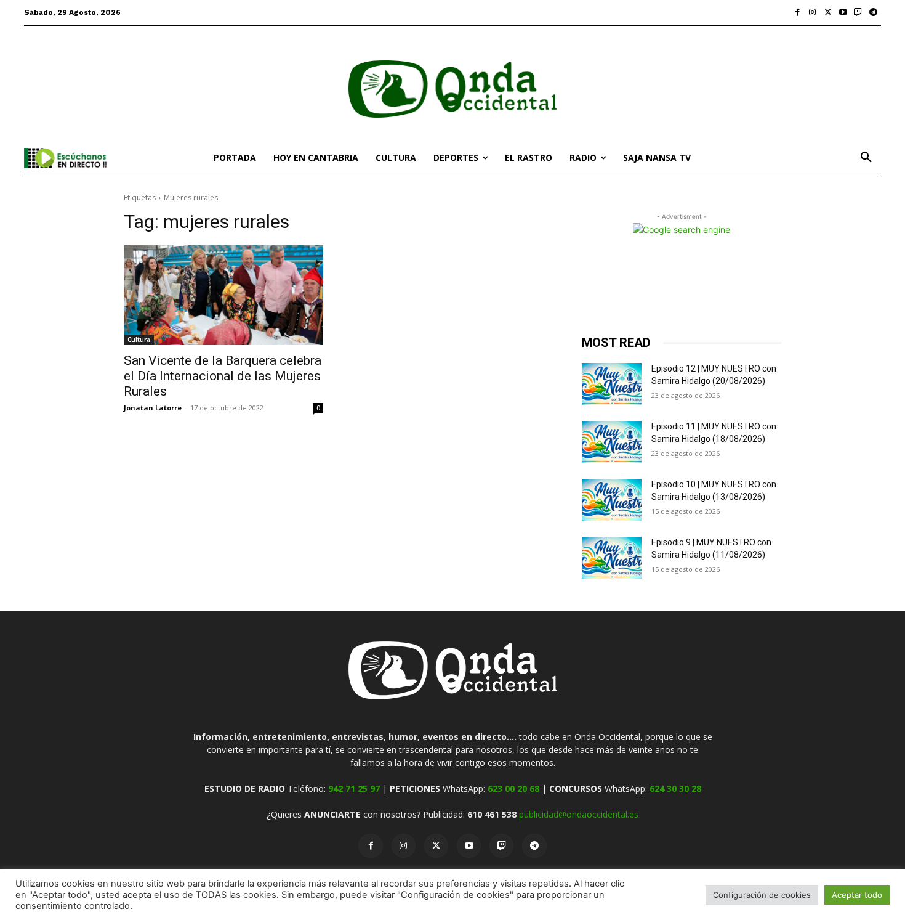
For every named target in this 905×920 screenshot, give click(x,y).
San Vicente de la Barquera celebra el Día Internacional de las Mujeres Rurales (222, 376)
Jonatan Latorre (153, 407)
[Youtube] (843, 12)
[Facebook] (797, 12)
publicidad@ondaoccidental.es (578, 814)
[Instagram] (813, 12)
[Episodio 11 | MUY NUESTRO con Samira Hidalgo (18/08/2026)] (612, 442)
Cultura (138, 339)
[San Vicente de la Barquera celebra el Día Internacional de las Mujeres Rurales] (223, 295)
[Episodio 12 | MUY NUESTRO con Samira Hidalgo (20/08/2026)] (612, 384)
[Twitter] (827, 12)
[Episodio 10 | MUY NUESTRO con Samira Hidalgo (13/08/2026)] (612, 500)
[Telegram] (873, 12)
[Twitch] (858, 12)
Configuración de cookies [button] (762, 895)
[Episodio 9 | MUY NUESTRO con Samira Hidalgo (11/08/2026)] (612, 558)
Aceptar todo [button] (857, 895)
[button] (866, 158)
